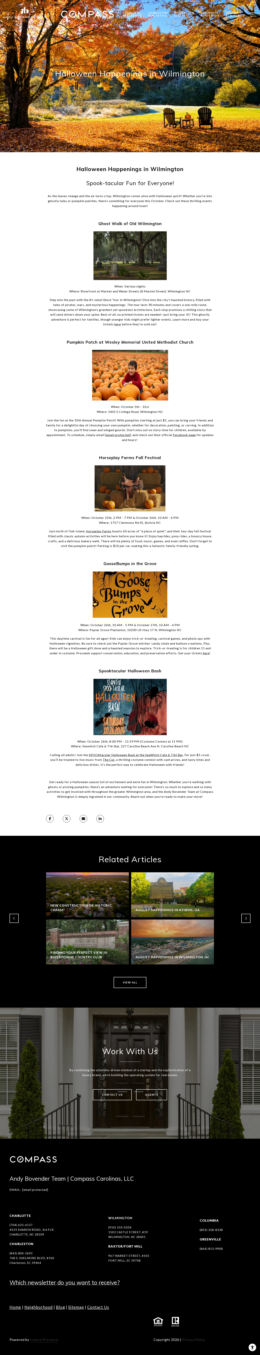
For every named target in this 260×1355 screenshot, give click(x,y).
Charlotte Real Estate (132, 14)
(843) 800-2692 (21, 1253)
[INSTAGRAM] (24, 1322)
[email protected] (118, 435)
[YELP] (76, 1322)
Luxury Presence (44, 1339)
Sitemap (76, 1307)
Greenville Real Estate (210, 14)
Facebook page (184, 435)
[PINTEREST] (86, 1322)
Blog (60, 1307)
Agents (151, 1094)
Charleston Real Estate (158, 14)
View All (130, 982)
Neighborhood (38, 1307)
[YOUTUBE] (45, 1322)
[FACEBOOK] (13, 1322)
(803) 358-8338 (211, 1230)
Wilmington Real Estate (184, 14)
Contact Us (112, 1094)
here (117, 324)
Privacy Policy (193, 1339)
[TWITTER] (55, 1322)
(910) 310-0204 (120, 1227)
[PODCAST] (65, 1322)
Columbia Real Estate (235, 14)
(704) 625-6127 (21, 1225)
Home (15, 1307)
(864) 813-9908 (211, 1248)
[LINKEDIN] (34, 1322)
